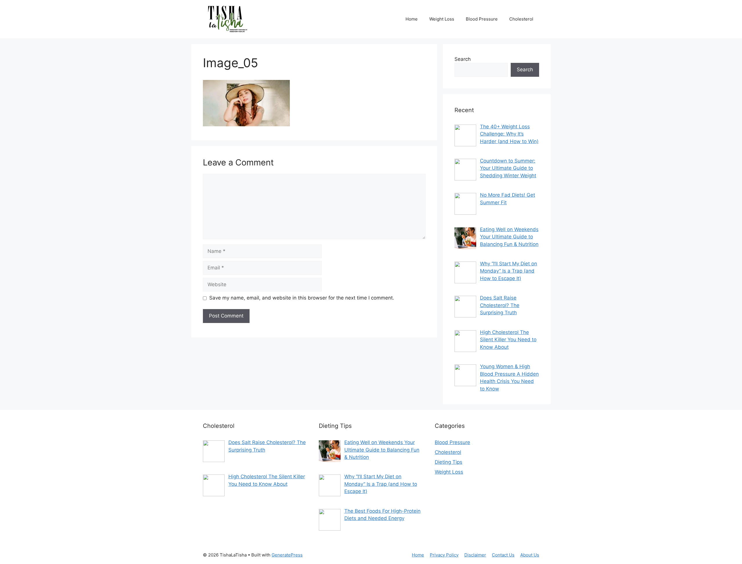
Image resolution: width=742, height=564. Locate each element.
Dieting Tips (448, 462)
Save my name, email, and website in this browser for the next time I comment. (301, 298)
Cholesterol (521, 19)
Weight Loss (441, 19)
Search (462, 59)
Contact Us (503, 555)
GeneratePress (287, 555)
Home (411, 19)
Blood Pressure (482, 19)
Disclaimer (475, 555)
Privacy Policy (444, 555)
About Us (529, 555)
